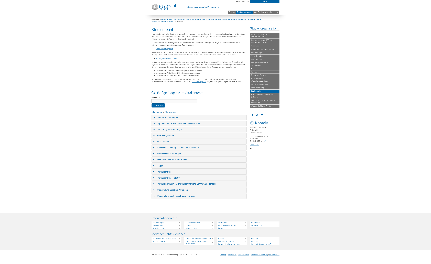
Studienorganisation (244, 12)
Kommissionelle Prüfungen (169, 153)
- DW (264, 141)
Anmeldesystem (257, 56)
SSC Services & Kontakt (263, 12)
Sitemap (223, 255)
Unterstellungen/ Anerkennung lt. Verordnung (263, 101)
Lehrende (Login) (257, 225)
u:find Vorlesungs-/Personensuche (198, 239)
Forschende (255, 223)
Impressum (232, 255)
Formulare (255, 72)
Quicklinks (264, 1)
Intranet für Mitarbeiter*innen (229, 244)
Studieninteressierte (193, 223)
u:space (221, 239)
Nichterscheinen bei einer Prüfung (172, 160)
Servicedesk (254, 145)
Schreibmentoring (257, 88)
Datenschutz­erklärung (259, 255)
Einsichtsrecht (163, 141)
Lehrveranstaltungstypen (260, 84)
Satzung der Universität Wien (166, 59)
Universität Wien (166, 19)
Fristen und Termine (258, 75)
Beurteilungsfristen (165, 135)
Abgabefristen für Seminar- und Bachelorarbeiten (178, 123)
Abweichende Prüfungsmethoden (263, 49)
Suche (244, 1)
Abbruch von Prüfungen (167, 117)
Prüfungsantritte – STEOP (168, 178)
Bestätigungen (256, 59)
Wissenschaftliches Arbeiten (261, 106)
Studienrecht (256, 91)
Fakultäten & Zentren (226, 241)
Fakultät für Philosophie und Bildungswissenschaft (190, 19)
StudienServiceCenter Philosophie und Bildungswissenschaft (227, 19)
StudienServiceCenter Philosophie (203, 7)
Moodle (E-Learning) (160, 241)
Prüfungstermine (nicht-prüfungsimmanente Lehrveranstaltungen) (186, 184)
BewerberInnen (158, 228)
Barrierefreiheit (243, 255)
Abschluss (255, 46)
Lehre (276, 12)
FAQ (252, 69)
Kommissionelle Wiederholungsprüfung (259, 80)
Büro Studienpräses (199, 82)
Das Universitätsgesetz (164, 49)
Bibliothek (254, 239)
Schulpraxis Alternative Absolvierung (259, 64)
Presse (220, 228)
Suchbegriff (156, 97)
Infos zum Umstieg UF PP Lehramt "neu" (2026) (260, 35)
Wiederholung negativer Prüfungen (172, 190)
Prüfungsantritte (164, 172)
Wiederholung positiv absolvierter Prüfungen (176, 196)
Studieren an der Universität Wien (165, 239)
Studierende (222, 223)
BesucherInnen (191, 228)
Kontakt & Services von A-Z (261, 244)
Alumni (188, 225)
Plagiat (160, 166)
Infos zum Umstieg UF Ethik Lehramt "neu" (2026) (261, 41)
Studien (232, 12)
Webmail (254, 241)
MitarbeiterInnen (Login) (227, 225)
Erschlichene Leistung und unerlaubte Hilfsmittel (178, 147)
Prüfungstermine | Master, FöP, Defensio (262, 95)
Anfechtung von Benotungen (169, 129)
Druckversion (274, 255)
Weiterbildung (158, 225)
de (239, 1)
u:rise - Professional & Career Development (196, 242)
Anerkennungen (257, 53)
